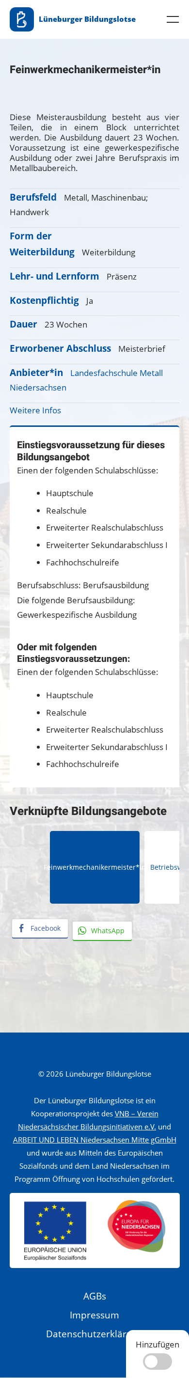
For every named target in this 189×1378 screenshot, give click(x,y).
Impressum (94, 1315)
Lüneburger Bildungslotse (87, 19)
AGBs (94, 1296)
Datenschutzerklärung (94, 1334)
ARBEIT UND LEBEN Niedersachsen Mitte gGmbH (94, 1139)
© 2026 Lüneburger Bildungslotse (94, 1074)
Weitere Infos (35, 410)
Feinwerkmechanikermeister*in (95, 867)
